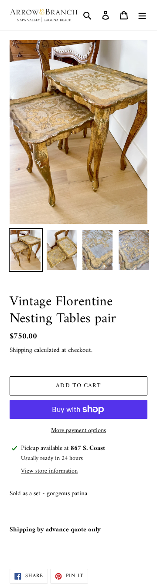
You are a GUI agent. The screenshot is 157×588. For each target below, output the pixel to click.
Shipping (21, 350)
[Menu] (142, 15)
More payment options (78, 430)
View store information (49, 471)
